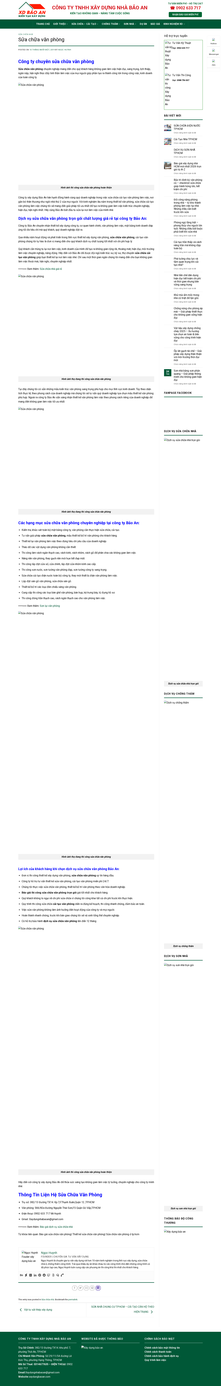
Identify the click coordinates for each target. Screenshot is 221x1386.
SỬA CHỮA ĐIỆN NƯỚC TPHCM (187, 127)
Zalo (213, 65)
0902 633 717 (183, 48)
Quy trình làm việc (155, 1360)
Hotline (213, 44)
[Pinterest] (39, 1275)
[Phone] (62, 1275)
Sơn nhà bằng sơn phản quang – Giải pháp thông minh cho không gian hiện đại (188, 375)
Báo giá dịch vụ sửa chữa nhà (56, 1226)
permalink (72, 1299)
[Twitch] (48, 1275)
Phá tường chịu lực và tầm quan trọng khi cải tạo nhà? (186, 261)
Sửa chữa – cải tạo (84, 24)
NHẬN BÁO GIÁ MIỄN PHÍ (185, 14)
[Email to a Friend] (86, 1288)
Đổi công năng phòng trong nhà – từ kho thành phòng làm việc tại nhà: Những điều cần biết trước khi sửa (187, 206)
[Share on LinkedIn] (98, 1288)
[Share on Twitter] (80, 1288)
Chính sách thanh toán (157, 1351)
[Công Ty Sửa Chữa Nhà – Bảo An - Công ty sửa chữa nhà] (32, 9)
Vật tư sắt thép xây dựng (37, 1309)
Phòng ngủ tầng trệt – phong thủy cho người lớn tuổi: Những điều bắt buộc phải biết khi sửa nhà (188, 227)
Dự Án (143, 24)
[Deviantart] (26, 1275)
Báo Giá (155, 24)
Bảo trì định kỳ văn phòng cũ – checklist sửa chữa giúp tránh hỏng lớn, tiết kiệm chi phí (188, 184)
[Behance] (21, 1275)
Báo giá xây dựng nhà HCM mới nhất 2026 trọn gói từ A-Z (187, 166)
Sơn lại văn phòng (50, 605)
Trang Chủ (43, 24)
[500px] (53, 1275)
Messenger (214, 54)
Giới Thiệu (59, 24)
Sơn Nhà (129, 24)
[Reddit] (44, 1275)
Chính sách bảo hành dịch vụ (161, 1356)
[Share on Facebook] (74, 1288)
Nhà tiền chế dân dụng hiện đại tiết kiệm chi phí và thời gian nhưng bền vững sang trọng (187, 280)
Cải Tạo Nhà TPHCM (185, 139)
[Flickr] (30, 1275)
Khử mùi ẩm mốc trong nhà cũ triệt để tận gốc (186, 296)
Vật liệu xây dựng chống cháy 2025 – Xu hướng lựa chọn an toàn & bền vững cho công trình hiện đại (187, 334)
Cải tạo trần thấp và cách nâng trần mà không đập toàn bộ (188, 245)
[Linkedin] (35, 1275)
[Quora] (57, 1275)
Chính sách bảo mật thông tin (162, 1347)
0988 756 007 (183, 80)
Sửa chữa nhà (25, 34)
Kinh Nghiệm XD (173, 24)
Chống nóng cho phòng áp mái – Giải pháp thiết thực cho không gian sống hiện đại (188, 313)
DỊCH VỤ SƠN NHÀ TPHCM (184, 151)
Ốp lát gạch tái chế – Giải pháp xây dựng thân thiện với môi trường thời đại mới (188, 355)
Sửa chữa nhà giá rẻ (51, 268)
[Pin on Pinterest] (92, 1288)
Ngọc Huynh (64, 50)
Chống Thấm (110, 24)
